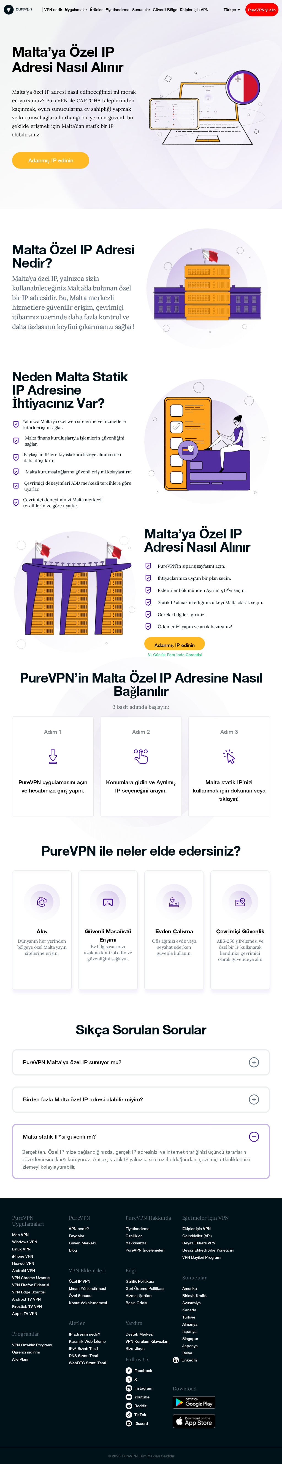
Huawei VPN (23, 1263)
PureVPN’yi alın (259, 10)
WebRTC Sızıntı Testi (87, 1363)
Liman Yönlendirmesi (87, 1288)
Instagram (143, 1388)
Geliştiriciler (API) (197, 1236)
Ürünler (90, 10)
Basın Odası (136, 1303)
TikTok (140, 1414)
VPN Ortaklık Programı (32, 1345)
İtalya (187, 1353)
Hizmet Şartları (138, 1295)
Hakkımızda (136, 1243)
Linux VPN (21, 1249)
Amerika (189, 1288)
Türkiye (188, 1317)
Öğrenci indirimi (26, 1352)
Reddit (140, 1406)
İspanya (189, 1331)
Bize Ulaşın (135, 1348)
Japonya (190, 1346)
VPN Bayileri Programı (201, 1257)
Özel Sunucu (80, 1295)
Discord (141, 1423)
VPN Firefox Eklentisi (30, 1285)
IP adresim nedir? (84, 1334)
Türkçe (225, 10)
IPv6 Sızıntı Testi (83, 1348)
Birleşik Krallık (194, 1295)
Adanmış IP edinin (50, 160)
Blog (73, 1250)
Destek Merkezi (139, 1334)
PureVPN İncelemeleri (145, 1250)
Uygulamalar (72, 10)
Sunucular (129, 10)
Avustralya (191, 1303)
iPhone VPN (22, 1256)
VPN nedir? (79, 1228)
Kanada (189, 1310)
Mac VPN (20, 1235)
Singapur (190, 1338)
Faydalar (76, 1236)
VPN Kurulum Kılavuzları (147, 1341)
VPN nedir (51, 10)
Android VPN (23, 1270)
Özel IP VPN (79, 1281)
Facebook (143, 1370)
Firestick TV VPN (27, 1306)
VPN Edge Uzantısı (28, 1292)
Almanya (189, 1324)
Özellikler (134, 1236)
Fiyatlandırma (108, 10)
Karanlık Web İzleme (87, 1341)
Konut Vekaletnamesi (88, 1303)
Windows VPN (24, 1242)
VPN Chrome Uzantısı (31, 1278)
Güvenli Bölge (150, 10)
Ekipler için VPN (176, 10)
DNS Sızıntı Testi (83, 1356)
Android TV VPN (26, 1299)
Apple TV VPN (24, 1313)
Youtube (142, 1397)
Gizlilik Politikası (140, 1281)
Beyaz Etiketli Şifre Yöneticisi (208, 1250)
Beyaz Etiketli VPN (198, 1243)
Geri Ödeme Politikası (145, 1288)
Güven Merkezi (82, 1243)
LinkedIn (189, 1360)
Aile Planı (20, 1359)
